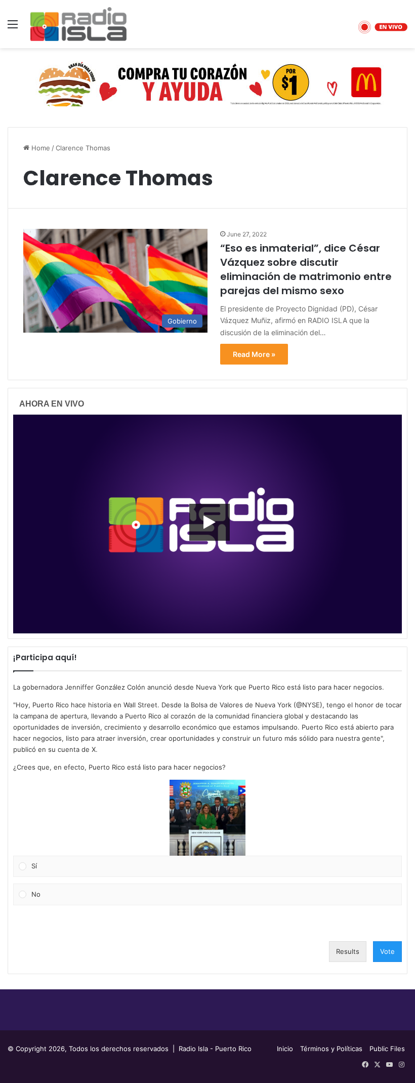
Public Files (387, 1049)
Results (347, 951)
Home (39, 148)
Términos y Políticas (331, 1049)
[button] (207, 818)
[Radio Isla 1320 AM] (78, 24)
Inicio (285, 1049)
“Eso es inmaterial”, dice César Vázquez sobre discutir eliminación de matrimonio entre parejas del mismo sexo (306, 269)
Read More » (254, 354)
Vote (387, 951)
